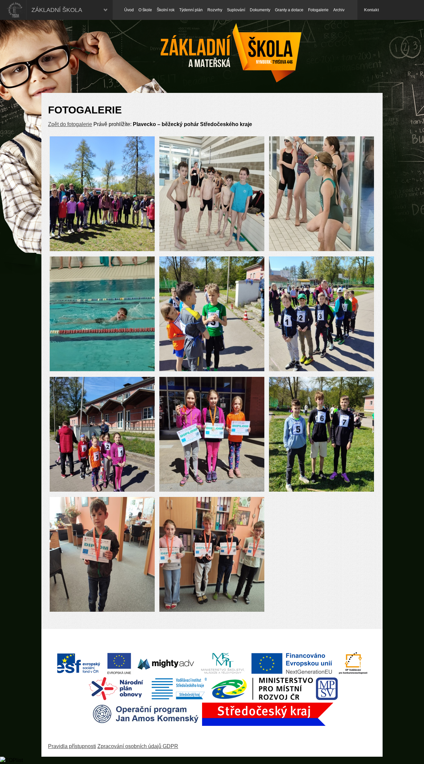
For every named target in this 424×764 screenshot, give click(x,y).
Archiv (338, 10)
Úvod (129, 10)
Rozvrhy (214, 10)
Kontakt (371, 10)
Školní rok (166, 10)
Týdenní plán (191, 10)
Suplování (236, 10)
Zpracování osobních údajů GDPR (137, 746)
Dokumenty (260, 10)
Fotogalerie (318, 10)
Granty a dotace (289, 10)
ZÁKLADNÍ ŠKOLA (56, 10)
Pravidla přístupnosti (72, 746)
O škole (145, 10)
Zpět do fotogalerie (70, 124)
